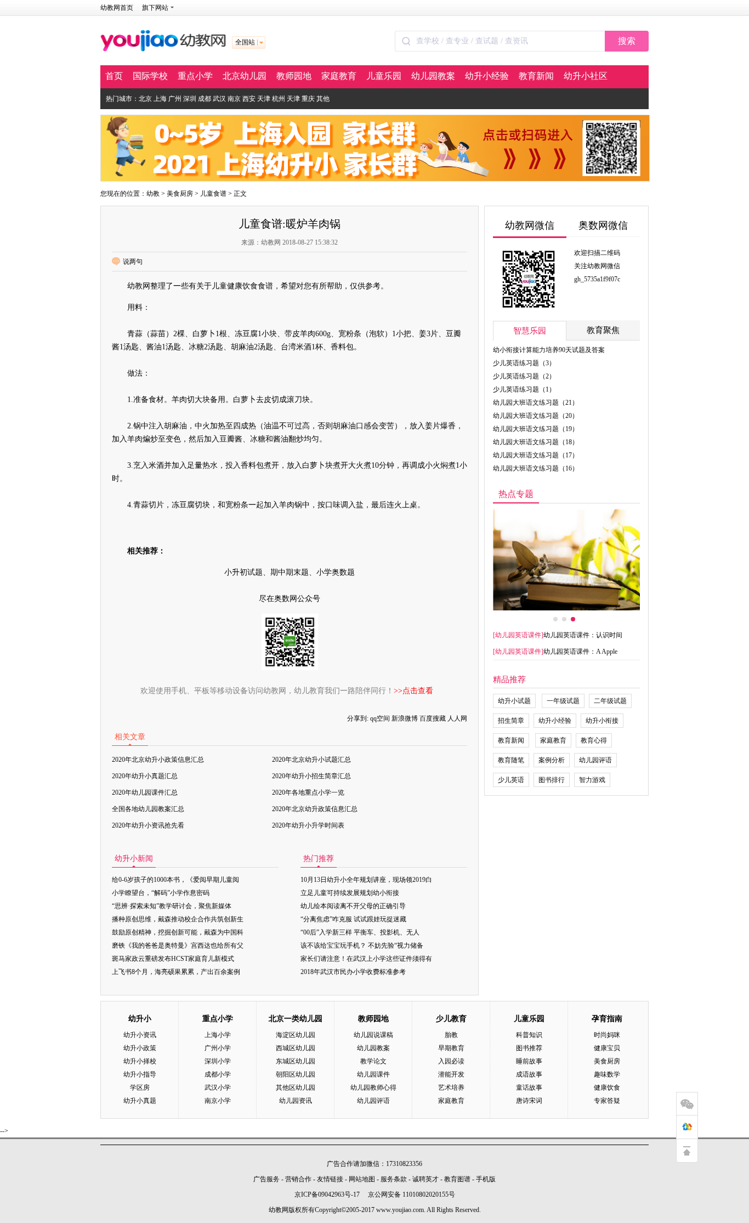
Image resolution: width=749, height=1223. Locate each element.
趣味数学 (607, 1074)
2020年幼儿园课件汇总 (145, 792)
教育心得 (594, 740)
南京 (234, 99)
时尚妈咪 (607, 1035)
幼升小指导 (139, 1074)
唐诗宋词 (529, 1101)
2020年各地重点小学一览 (308, 792)
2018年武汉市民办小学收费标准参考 (353, 972)
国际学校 (150, 76)
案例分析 (551, 760)
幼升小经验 (487, 76)
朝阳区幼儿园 (295, 1074)
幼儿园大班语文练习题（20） (535, 416)
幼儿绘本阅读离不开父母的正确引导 (353, 906)
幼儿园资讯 (295, 1101)
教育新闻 (536, 76)
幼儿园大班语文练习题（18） (535, 442)
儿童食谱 (213, 193)
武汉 (219, 99)
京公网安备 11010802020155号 (411, 1194)
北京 (145, 99)
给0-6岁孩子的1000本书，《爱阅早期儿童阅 (175, 880)
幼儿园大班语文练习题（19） (535, 429)
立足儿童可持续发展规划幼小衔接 (349, 893)
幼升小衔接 (602, 720)
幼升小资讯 (139, 1035)
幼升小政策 (139, 1048)
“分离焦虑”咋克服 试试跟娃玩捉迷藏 (353, 919)
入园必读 (451, 1061)
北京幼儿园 (244, 76)
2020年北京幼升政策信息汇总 (315, 809)
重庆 (308, 99)
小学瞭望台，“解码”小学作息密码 (160, 893)
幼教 (153, 193)
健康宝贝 (607, 1048)
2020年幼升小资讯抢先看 (148, 825)
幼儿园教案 (433, 76)
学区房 (140, 1087)
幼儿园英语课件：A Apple (580, 651)
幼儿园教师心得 (373, 1087)
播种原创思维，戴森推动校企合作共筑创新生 (177, 919)
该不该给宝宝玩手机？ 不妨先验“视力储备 (361, 945)
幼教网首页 (116, 8)
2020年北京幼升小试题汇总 (311, 759)
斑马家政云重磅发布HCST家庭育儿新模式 (173, 958)
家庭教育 (338, 76)
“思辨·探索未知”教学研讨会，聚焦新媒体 (171, 906)
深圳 (189, 99)
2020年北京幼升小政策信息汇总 (158, 759)
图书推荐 (529, 1048)
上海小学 (218, 1035)
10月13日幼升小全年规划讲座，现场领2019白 (366, 880)
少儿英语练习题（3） (524, 363)
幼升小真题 (139, 1101)
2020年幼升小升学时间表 (308, 825)
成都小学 (218, 1074)
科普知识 (529, 1035)
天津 (263, 99)
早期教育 (451, 1048)
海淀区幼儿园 (295, 1035)
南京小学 (218, 1101)
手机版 (486, 1179)
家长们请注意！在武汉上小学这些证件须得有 (366, 958)
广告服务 (266, 1179)
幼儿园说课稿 (373, 1035)
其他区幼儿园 (295, 1087)
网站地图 (362, 1179)
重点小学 (195, 76)
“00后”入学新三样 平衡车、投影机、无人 (359, 932)
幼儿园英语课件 (518, 635)
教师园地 (293, 76)
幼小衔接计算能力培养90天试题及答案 (549, 350)
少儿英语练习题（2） (524, 376)
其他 (323, 99)
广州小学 (218, 1048)
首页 (114, 76)
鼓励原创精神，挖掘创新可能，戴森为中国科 (177, 932)
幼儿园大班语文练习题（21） (535, 402)
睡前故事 (529, 1061)
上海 (160, 99)
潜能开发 (451, 1074)
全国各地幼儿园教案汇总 (148, 809)
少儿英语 (511, 780)
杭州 (278, 99)
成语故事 (529, 1074)
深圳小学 (218, 1061)
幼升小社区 (586, 76)
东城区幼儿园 (295, 1061)
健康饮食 (607, 1087)
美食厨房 (180, 193)
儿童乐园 (383, 76)
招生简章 (511, 720)
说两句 (133, 261)
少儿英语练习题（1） (524, 389)
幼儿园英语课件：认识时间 (582, 635)
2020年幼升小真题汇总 (145, 776)
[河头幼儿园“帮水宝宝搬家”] (566, 559)
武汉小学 (218, 1087)
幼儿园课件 (373, 1074)
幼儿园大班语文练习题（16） (535, 468)
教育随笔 (511, 760)
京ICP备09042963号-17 (327, 1194)
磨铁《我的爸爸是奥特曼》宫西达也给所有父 (177, 945)
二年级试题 (610, 701)
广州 (174, 99)
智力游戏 (592, 780)
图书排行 (551, 780)
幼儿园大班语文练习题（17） (535, 455)
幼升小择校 (139, 1061)
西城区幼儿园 (295, 1048)
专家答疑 (607, 1101)
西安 (249, 99)
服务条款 (394, 1179)
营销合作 (298, 1179)
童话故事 (529, 1087)
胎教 (451, 1035)
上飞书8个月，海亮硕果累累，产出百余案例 (176, 972)
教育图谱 (457, 1179)
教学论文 (373, 1061)
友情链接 (330, 1179)
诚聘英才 (425, 1179)
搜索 (626, 41)
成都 (204, 99)
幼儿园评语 (595, 760)
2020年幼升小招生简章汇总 (311, 776)
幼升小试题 (514, 701)
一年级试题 (563, 701)
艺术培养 (451, 1087)
